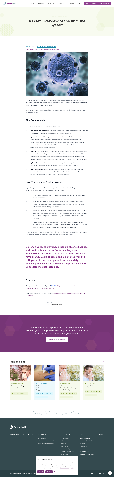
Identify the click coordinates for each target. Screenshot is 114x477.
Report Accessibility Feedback (46, 443)
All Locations (28, 434)
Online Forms (64, 446)
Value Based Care (84, 451)
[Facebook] (92, 473)
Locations (41, 3)
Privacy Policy (64, 454)
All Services (14, 434)
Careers (72, 3)
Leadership (83, 457)
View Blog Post (19, 389)
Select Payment (65, 438)
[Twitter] (96, 473)
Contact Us (42, 434)
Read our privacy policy (67, 468)
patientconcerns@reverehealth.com (47, 441)
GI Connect (83, 443)
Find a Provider (104, 3)
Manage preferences (60, 472)
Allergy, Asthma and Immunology (47, 49)
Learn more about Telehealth (57, 339)
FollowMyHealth (65, 441)
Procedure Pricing (65, 449)
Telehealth (63, 443)
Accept (41, 472)
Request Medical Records (67, 451)
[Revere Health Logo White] (57, 427)
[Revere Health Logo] (9, 3)
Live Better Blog (84, 446)
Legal (34, 473)
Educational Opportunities (86, 441)
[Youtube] (100, 473)
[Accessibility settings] (110, 473)
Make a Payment (91, 3)
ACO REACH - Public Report (87, 454)
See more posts (99, 362)
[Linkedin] (103, 473)
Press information (84, 449)
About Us (83, 434)
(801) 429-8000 (42, 438)
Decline (49, 472)
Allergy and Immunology (46, 46)
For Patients (65, 434)
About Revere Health (85, 438)
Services (32, 3)
